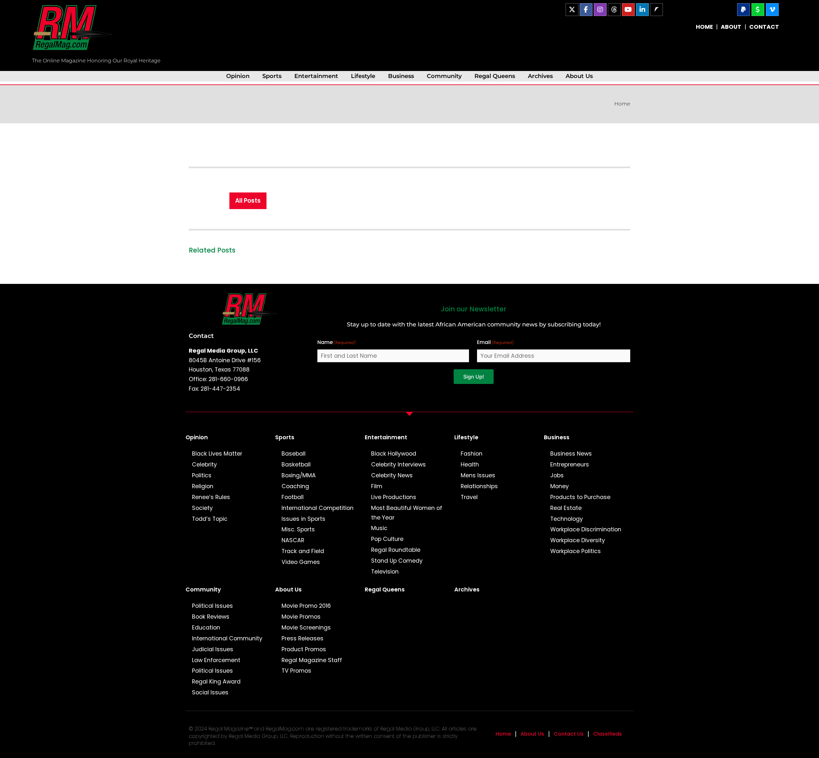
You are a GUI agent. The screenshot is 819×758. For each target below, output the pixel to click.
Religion (202, 486)
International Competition (318, 508)
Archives (540, 76)
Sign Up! (473, 376)
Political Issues (212, 606)
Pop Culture (387, 539)
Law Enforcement (216, 660)
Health (470, 464)
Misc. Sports (298, 529)
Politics (201, 475)
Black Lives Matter (217, 453)
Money (559, 486)
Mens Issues (478, 475)
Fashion (471, 453)
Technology (566, 519)
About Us (579, 76)
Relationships (479, 486)
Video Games (301, 562)
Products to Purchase (580, 497)
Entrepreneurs (569, 464)
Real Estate (566, 508)
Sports (272, 76)
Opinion (238, 76)
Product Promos (304, 649)
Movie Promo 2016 (306, 606)
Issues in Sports (303, 519)
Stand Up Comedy (397, 561)
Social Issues (210, 692)
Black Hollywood (393, 453)
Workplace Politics (575, 551)
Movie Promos (301, 617)
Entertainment (316, 76)
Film (376, 486)
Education (206, 627)
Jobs (557, 475)
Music (379, 528)
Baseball (294, 453)
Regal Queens (494, 76)
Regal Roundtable (395, 550)
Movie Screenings (306, 627)
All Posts (248, 200)
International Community (227, 638)
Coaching (295, 486)
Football (293, 497)
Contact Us (569, 734)
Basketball (296, 464)
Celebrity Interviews (398, 464)
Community (444, 76)
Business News (571, 453)
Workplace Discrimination (585, 529)
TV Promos (296, 671)
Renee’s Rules (211, 497)
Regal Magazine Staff (312, 660)
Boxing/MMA (299, 475)
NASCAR (293, 540)
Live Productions (393, 497)
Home (622, 104)
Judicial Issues (212, 649)
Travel (469, 497)
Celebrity (204, 464)
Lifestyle (363, 76)
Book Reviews (210, 617)
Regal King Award (216, 681)
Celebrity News (392, 475)
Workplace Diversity (577, 540)
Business (401, 76)
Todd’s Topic (209, 519)
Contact (201, 336)
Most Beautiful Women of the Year (406, 512)
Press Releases (302, 638)
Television (385, 571)
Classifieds (607, 734)
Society (202, 508)
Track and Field (303, 551)
